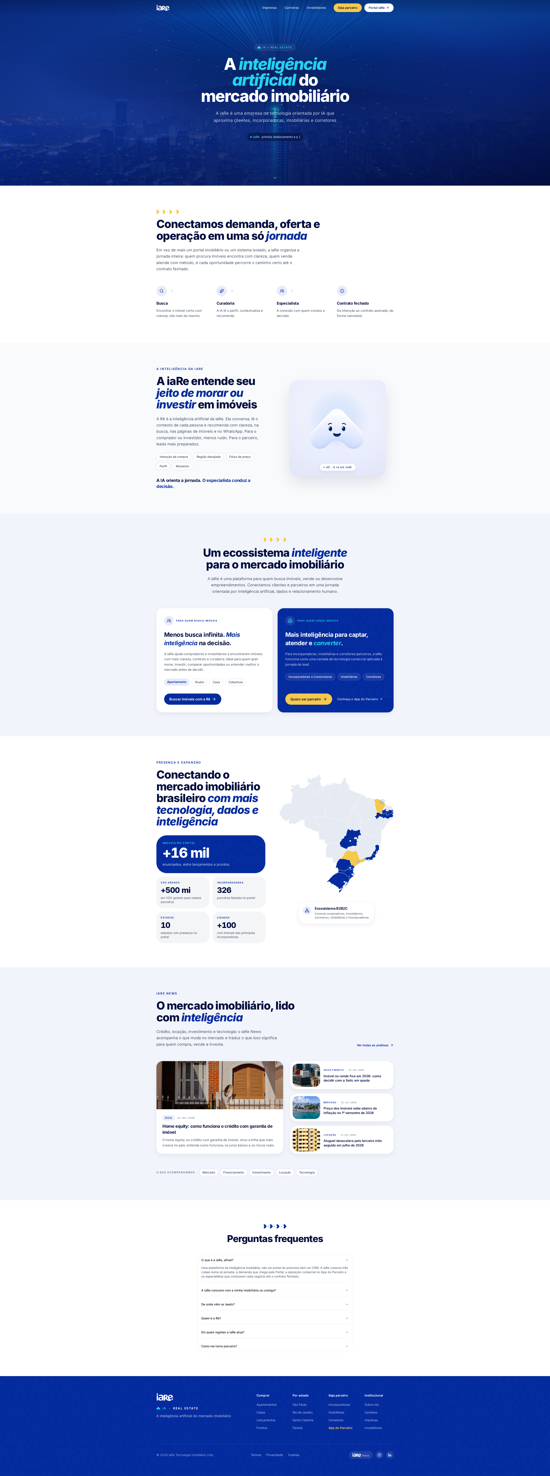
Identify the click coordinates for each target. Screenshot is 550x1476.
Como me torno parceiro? (219, 1346)
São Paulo (300, 1404)
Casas (261, 1412)
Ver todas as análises (372, 1045)
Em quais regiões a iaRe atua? (222, 1332)
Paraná (297, 1428)
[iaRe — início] (163, 8)
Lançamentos (266, 1420)
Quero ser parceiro (305, 699)
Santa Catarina (303, 1420)
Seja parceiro (348, 7)
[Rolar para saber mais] (275, 177)
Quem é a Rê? (211, 1318)
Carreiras (291, 8)
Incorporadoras (339, 1404)
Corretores (335, 1420)
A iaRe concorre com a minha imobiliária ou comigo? (238, 1290)
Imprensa (269, 8)
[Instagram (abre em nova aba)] (379, 1455)
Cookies (293, 1455)
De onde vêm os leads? (218, 1304)
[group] (336, 915)
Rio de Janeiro (303, 1412)
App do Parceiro (340, 1428)
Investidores (316, 8)
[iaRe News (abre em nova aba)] (361, 1455)
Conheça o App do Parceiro (357, 699)
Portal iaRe (377, 7)
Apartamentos (267, 1404)
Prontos (262, 1428)
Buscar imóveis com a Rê (189, 699)
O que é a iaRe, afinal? (217, 1260)
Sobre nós (372, 1404)
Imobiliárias (336, 1412)
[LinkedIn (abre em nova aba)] (390, 1455)
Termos (256, 1455)
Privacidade (274, 1455)
